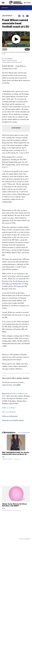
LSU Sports (7, 16)
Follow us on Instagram (10, 416)
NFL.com (9, 283)
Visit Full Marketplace (24, 432)
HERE (18, 385)
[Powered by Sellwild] (27, 538)
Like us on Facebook (8, 412)
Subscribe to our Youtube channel (13, 420)
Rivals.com (21, 281)
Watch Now (27, 2)
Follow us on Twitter (8, 408)
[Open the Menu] (3, 2)
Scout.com (20, 286)
